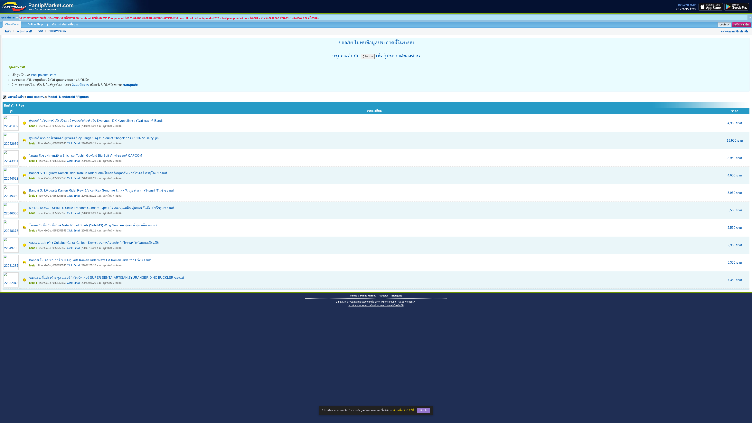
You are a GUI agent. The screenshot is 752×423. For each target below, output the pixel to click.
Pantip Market (368, 295)
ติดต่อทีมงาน (80, 84)
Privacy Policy (57, 30)
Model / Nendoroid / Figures (68, 97)
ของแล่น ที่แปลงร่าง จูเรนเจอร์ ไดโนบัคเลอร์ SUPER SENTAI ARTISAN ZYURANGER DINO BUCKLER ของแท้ (106, 277)
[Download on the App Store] (710, 6)
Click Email (73, 126)
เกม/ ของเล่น (35, 97)
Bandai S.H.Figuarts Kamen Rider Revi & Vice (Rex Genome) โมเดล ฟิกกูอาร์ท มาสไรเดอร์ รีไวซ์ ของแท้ (101, 190)
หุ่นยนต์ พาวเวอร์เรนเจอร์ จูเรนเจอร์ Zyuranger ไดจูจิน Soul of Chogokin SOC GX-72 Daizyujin (94, 138)
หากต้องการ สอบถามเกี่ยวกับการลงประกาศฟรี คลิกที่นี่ (376, 305)
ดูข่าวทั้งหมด (8, 17)
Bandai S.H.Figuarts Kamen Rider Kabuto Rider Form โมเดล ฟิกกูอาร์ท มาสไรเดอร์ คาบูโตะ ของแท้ (98, 173)
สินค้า (8, 31)
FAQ (40, 30)
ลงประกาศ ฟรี (24, 31)
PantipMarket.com (43, 75)
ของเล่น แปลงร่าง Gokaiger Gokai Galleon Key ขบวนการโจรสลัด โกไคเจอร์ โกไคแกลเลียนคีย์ (94, 242)
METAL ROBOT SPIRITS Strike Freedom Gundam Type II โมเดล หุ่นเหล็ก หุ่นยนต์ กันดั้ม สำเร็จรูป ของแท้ (101, 208)
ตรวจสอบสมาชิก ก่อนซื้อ (734, 31)
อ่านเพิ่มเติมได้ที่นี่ (403, 410)
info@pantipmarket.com (357, 301)
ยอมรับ (423, 410)
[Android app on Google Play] (738, 6)
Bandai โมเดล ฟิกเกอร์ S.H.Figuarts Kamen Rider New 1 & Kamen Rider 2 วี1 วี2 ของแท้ (90, 260)
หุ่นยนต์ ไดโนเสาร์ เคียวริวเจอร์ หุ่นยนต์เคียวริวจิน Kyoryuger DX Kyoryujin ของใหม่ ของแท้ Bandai (96, 120)
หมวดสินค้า (16, 97)
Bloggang (396, 295)
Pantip (353, 295)
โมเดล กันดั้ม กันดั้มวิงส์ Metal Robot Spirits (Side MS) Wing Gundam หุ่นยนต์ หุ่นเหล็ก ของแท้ (93, 225)
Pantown (383, 295)
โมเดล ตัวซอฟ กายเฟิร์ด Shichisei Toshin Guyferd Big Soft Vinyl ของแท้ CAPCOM (85, 155)
